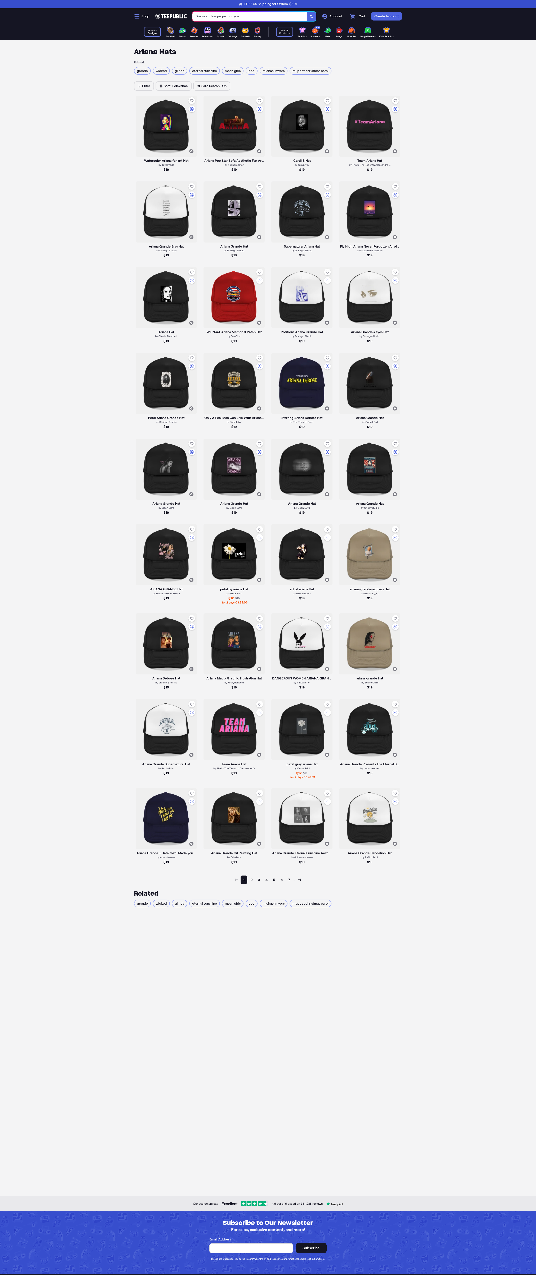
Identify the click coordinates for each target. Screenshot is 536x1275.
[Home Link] (171, 16)
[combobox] (249, 16)
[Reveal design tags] (191, 151)
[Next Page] (299, 880)
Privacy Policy (259, 1259)
